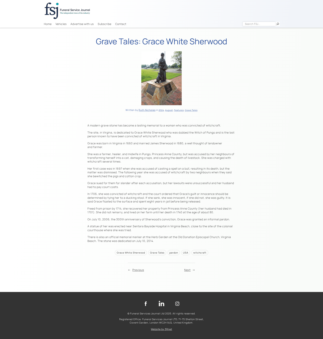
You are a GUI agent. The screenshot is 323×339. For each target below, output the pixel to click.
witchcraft (199, 252)
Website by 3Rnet (161, 329)
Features (179, 110)
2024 (161, 110)
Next (187, 270)
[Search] (278, 24)
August (169, 110)
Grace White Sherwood (131, 252)
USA (185, 252)
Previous (138, 270)
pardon (173, 252)
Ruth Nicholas (147, 110)
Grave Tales (191, 110)
